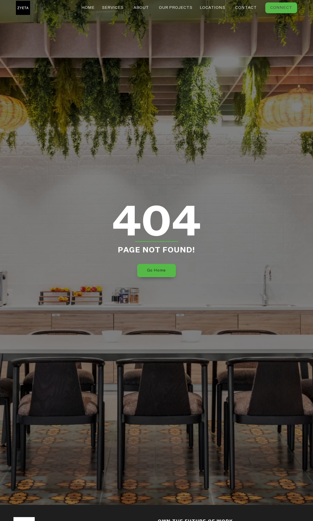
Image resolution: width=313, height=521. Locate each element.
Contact (246, 8)
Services (112, 8)
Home (88, 8)
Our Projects (175, 8)
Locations (212, 8)
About (141, 8)
